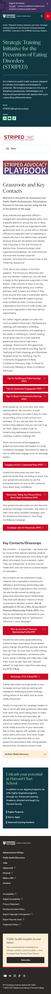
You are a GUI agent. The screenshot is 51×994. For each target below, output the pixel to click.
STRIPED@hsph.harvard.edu (16, 108)
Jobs (5, 863)
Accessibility (8, 894)
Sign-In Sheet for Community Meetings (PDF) (24, 397)
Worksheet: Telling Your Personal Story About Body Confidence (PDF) (24, 496)
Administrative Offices (13, 852)
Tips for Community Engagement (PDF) (24, 388)
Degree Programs (15, 812)
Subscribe (25, 960)
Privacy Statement (11, 904)
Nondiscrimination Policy (14, 909)
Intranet (6, 873)
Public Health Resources (14, 857)
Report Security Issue (12, 919)
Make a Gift (8, 878)
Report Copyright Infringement (16, 914)
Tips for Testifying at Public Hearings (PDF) (24, 379)
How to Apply (14, 817)
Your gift (12, 6)
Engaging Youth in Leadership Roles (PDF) (24, 465)
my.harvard (8, 868)
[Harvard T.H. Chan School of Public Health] (17, 843)
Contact (7, 883)
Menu (13, 148)
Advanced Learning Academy (21, 822)
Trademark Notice (10, 924)
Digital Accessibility (11, 899)
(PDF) (24, 676)
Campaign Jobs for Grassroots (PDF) (24, 527)
